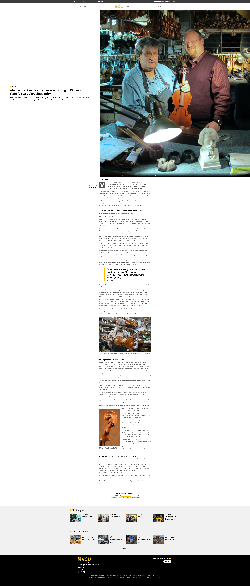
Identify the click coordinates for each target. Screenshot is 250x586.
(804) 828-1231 (81, 567)
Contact (109, 583)
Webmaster (125, 583)
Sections (83, 6)
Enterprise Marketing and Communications (88, 564)
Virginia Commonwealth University (89, 1)
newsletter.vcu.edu (126, 495)
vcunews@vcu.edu (82, 569)
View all (125, 548)
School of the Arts (111, 221)
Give (174, 1)
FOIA (130, 583)
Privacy (113, 583)
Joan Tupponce (104, 179)
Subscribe (167, 561)
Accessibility (119, 583)
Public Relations (81, 566)
